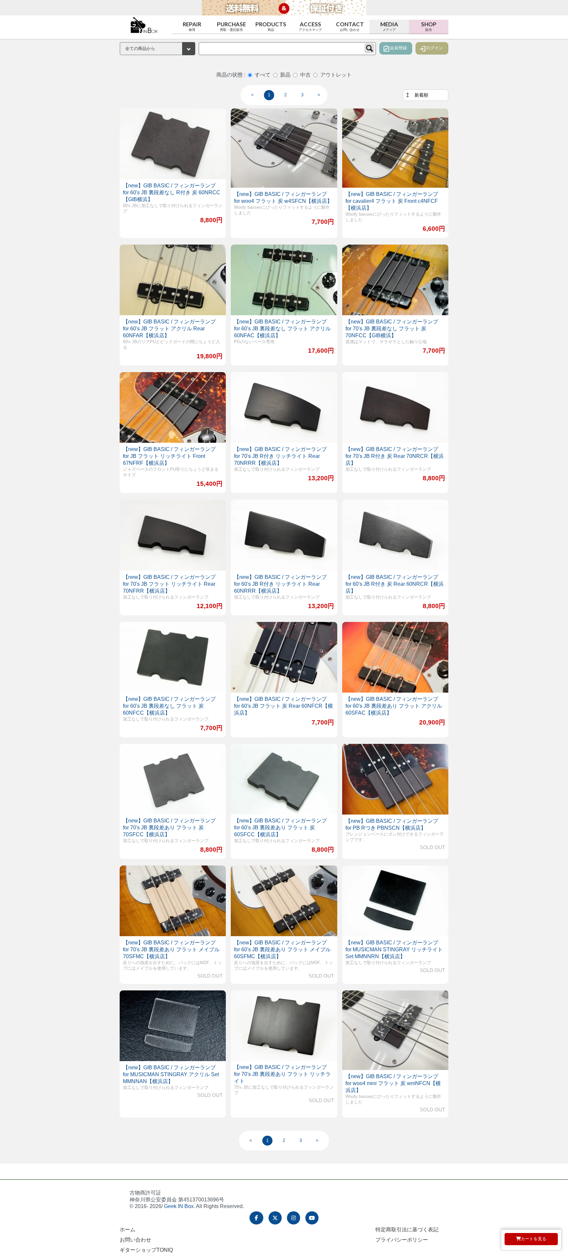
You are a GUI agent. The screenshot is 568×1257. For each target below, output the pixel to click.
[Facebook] (256, 1217)
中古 (305, 75)
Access (310, 26)
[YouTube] (312, 1217)
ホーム (127, 1229)
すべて (263, 75)
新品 (285, 75)
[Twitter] (275, 1217)
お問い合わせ (135, 1240)
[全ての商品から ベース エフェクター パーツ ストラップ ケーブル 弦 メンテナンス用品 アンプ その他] (157, 48)
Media (389, 26)
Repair (192, 26)
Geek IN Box (179, 1206)
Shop (429, 26)
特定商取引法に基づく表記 (406, 1229)
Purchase (231, 26)
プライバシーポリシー (401, 1240)
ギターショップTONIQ (146, 1250)
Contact (350, 26)
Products (270, 26)
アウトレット (336, 75)
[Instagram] (293, 1217)
